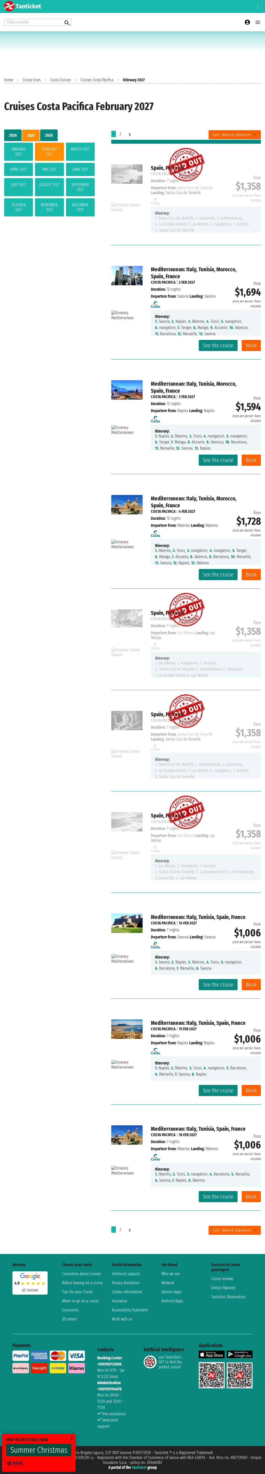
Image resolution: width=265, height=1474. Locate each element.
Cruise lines (32, 79)
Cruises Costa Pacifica (96, 79)
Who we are (170, 1273)
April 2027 (18, 169)
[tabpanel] (49, 180)
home (8, 79)
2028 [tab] (49, 135)
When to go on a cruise (80, 1300)
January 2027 (18, 152)
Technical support (126, 1273)
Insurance (119, 1300)
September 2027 (80, 187)
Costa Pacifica (163, 282)
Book (251, 345)
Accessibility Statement (130, 1310)
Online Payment (223, 1287)
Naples (183, 410)
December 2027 (80, 207)
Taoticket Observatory (228, 1296)
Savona (183, 296)
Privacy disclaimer (125, 1282)
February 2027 (49, 152)
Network (167, 1282)
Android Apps (172, 1300)
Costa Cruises (60, 79)
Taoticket (139, 1467)
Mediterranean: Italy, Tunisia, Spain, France (198, 917)
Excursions (70, 1310)
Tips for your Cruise (77, 1291)
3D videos (69, 1319)
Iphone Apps (171, 1291)
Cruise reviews (222, 1278)
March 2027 (80, 149)
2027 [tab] (31, 135)
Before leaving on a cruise (82, 1282)
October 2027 (19, 207)
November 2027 (49, 207)
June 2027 (80, 169)
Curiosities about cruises (81, 1273)
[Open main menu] (258, 22)
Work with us (122, 1319)
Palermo (184, 525)
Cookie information (127, 1291)
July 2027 (18, 184)
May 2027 (49, 169)
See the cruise (218, 345)
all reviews (30, 1290)
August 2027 (49, 184)
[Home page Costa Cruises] (155, 303)
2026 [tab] (13, 135)
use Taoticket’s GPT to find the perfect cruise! (170, 1362)
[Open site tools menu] (258, 6)
